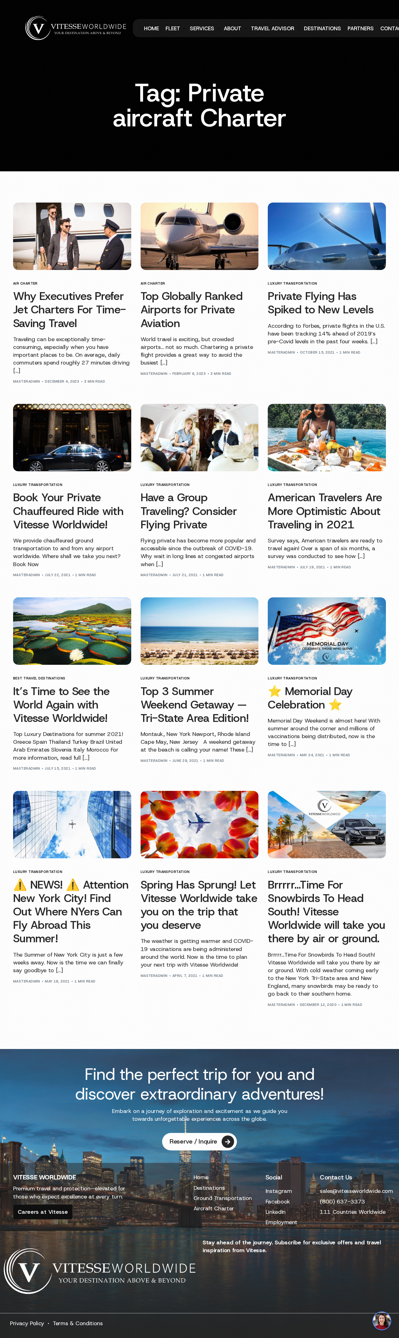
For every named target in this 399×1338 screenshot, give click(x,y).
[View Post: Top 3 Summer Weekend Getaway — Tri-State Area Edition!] (200, 631)
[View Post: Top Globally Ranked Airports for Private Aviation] (200, 236)
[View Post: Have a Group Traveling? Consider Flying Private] (200, 437)
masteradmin (26, 381)
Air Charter (25, 283)
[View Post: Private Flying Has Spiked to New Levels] (327, 236)
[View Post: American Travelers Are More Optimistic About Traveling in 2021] (327, 437)
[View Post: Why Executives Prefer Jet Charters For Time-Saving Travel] (72, 236)
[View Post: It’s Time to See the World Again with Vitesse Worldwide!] (72, 631)
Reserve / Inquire (193, 1141)
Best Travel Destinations (39, 678)
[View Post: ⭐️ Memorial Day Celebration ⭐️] (327, 631)
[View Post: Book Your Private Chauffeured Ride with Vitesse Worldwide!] (72, 437)
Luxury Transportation (292, 283)
